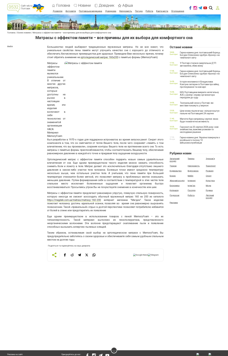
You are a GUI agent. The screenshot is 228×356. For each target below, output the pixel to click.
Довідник (106, 5)
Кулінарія (174, 190)
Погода (139, 11)
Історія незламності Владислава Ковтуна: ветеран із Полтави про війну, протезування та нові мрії (199, 84)
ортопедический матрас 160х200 (99, 57)
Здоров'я (210, 158)
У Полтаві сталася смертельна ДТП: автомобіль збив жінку (198, 64)
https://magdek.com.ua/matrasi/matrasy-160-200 (74, 200)
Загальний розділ (174, 159)
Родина (209, 190)
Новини (84, 5)
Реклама (174, 202)
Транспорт (211, 166)
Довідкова (110, 11)
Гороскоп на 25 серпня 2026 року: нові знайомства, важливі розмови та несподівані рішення (199, 129)
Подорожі (174, 195)
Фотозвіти (70, 11)
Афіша (127, 5)
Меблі (190, 176)
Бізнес (173, 176)
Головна (63, 5)
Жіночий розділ (177, 180)
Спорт (209, 176)
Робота (149, 11)
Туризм (173, 166)
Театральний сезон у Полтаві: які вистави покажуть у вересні (196, 104)
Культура (210, 180)
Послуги (191, 190)
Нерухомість (125, 11)
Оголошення (177, 11)
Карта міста (162, 11)
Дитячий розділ (210, 196)
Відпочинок (193, 171)
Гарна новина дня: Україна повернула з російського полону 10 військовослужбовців (200, 140)
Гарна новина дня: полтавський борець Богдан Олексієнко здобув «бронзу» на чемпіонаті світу (200, 55)
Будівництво (176, 171)
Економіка (174, 185)
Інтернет (192, 180)
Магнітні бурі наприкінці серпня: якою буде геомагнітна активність (199, 120)
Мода (208, 185)
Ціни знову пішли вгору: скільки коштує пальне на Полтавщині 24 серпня (199, 112)
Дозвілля (57, 11)
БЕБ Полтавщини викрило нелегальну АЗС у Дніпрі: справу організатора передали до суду (199, 95)
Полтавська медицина (90, 11)
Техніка (191, 158)
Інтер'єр (191, 185)
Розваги (209, 171)
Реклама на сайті (15, 354)
